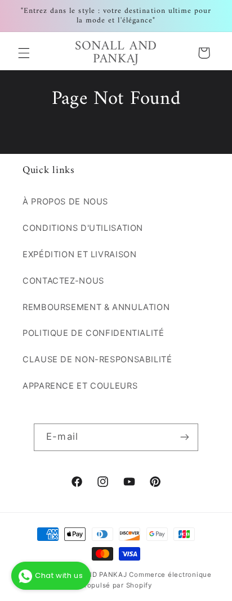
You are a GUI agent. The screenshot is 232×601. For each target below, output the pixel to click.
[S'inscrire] (184, 437)
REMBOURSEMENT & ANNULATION (96, 307)
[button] (24, 53)
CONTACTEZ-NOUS (63, 281)
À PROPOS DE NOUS (65, 202)
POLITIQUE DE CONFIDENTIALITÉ (93, 333)
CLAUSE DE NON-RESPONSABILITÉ (97, 359)
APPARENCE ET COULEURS (80, 386)
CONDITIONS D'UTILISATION (83, 228)
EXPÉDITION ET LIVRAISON (80, 254)
